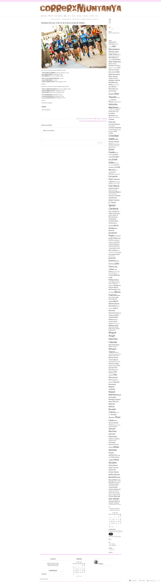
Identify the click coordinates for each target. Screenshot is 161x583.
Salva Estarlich (104, 121)
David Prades (112, 151)
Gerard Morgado (113, 193)
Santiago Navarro (112, 443)
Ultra (69, 16)
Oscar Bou (111, 361)
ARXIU (110, 22)
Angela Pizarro (117, 102)
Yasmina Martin (114, 501)
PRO (96, 16)
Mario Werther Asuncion (113, 310)
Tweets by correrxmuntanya (114, 32)
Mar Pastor (113, 318)
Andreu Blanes (112, 101)
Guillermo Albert (113, 198)
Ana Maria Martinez (112, 88)
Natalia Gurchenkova (114, 355)
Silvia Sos (112, 470)
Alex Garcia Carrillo (114, 68)
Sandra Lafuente (114, 439)
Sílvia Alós (118, 482)
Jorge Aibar (113, 238)
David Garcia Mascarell (114, 145)
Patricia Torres (113, 365)
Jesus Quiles (114, 226)
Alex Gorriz (112, 72)
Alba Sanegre (116, 59)
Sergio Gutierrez (113, 453)
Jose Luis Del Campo (114, 249)
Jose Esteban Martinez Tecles (114, 246)
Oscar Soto (117, 361)
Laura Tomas (116, 271)
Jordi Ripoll (117, 236)
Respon (98, 118)
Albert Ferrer (113, 64)
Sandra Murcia (112, 440)
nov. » (112, 526)
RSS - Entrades (112, 544)
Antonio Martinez (113, 106)
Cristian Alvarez (115, 127)
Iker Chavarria (114, 211)
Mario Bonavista (114, 305)
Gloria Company (114, 195)
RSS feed (95, 118)
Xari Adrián (114, 498)
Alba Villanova (115, 61)
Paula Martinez (113, 368)
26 (113, 523)
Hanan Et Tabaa (114, 201)
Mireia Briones (114, 345)
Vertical (73, 16)
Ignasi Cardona (113, 207)
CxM (65, 16)
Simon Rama (114, 472)
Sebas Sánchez (114, 448)
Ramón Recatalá (114, 383)
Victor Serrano (116, 494)
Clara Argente (112, 125)
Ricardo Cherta (112, 410)
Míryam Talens (112, 350)
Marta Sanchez (116, 323)
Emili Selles (113, 161)
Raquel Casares (112, 387)
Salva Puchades (113, 426)
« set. (110, 526)
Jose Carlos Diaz (114, 243)
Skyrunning (79, 16)
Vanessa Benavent (115, 489)
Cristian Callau (113, 129)
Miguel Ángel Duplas (114, 329)
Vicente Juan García (114, 491)
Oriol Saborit (113, 360)
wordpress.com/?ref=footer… (114, 508)
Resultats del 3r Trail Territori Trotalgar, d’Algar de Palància (80, 19)
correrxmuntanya (82, 12)
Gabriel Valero (114, 188)
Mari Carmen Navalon (86, 121)
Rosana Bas (99, 121)
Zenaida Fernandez (114, 503)
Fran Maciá (114, 185)
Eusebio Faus (113, 167)
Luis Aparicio (112, 282)
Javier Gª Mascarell (113, 216)
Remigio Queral (114, 399)
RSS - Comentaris (112, 545)
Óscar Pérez (118, 504)
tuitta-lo (110, 31)
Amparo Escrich (113, 78)
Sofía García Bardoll (114, 475)
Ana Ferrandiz (116, 84)
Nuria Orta (113, 357)
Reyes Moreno (114, 402)
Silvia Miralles (114, 461)
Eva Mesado (112, 173)
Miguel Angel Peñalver (114, 327)
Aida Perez (113, 54)
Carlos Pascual (112, 120)
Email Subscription (112, 529)
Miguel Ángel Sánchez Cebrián (113, 337)
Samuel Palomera (113, 435)
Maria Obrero (113, 302)
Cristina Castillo (113, 132)
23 (120, 521)
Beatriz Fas (112, 110)
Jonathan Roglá (113, 234)
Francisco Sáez (116, 183)
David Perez (112, 147)
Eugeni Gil (116, 165)
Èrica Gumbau (112, 504)
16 (120, 519)
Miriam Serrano (113, 346)
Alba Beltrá (112, 58)
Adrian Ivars (114, 52)
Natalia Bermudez (117, 354)
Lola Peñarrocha (114, 278)
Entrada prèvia (55, 19)
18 (111, 521)
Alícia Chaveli (113, 76)
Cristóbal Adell (113, 137)
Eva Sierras (117, 174)
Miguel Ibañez (112, 328)
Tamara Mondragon (113, 485)
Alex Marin (116, 74)
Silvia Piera (113, 465)
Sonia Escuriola (114, 478)
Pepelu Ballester (113, 371)
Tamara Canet (114, 484)
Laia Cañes (113, 268)
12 (113, 519)
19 (113, 521)
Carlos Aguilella (115, 117)
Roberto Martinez (94, 121)
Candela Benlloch (112, 114)
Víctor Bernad (114, 496)
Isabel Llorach (113, 213)
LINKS (110, 21)
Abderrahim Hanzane (112, 43)
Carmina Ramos (114, 124)
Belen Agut (115, 111)
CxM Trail (90, 118)
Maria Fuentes (114, 293)
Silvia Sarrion (113, 467)
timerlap (50, 103)
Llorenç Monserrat (113, 273)
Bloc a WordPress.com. (44, 579)
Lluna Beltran (114, 275)
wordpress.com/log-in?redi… (114, 510)
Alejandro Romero (114, 65)
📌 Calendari (43, 16)
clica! (111, 534)
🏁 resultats (50, 16)
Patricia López (114, 363)
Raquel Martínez (113, 393)
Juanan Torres (112, 256)
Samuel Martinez (113, 430)
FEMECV (92, 16)
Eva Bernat (114, 168)
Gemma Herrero (113, 190)
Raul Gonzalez (115, 396)
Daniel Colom (116, 144)
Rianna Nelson (112, 405)
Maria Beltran (113, 288)
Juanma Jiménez (112, 259)
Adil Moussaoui (114, 48)
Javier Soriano (112, 220)
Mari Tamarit (114, 316)
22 (118, 521)
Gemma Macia (115, 192)
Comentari (100, 142)
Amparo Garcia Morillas (114, 81)
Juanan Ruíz (116, 254)
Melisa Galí (113, 325)
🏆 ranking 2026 (58, 16)
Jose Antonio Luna (114, 239)
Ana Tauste (114, 95)
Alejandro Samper (113, 67)
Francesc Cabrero (114, 180)
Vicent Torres (112, 492)
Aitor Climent (116, 56)
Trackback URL (104, 118)
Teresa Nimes (113, 487)
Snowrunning (85, 16)
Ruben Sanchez (116, 425)
